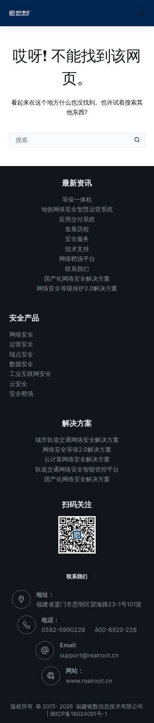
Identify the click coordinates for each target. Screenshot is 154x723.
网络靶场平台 (77, 258)
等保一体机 (77, 199)
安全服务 (77, 238)
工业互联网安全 (30, 373)
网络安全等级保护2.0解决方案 (77, 288)
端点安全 (21, 354)
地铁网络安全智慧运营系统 (77, 209)
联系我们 (77, 268)
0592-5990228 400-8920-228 (89, 629)
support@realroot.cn (89, 655)
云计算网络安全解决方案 (77, 459)
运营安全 (21, 344)
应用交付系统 (77, 219)
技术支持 (77, 249)
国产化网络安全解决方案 (77, 278)
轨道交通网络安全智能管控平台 (77, 469)
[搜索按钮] (137, 139)
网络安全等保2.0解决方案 (77, 449)
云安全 (18, 384)
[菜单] (141, 13)
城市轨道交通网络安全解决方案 (77, 439)
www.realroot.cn (89, 680)
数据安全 (21, 364)
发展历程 (77, 229)
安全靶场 (21, 393)
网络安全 (21, 334)
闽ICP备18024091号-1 (78, 713)
